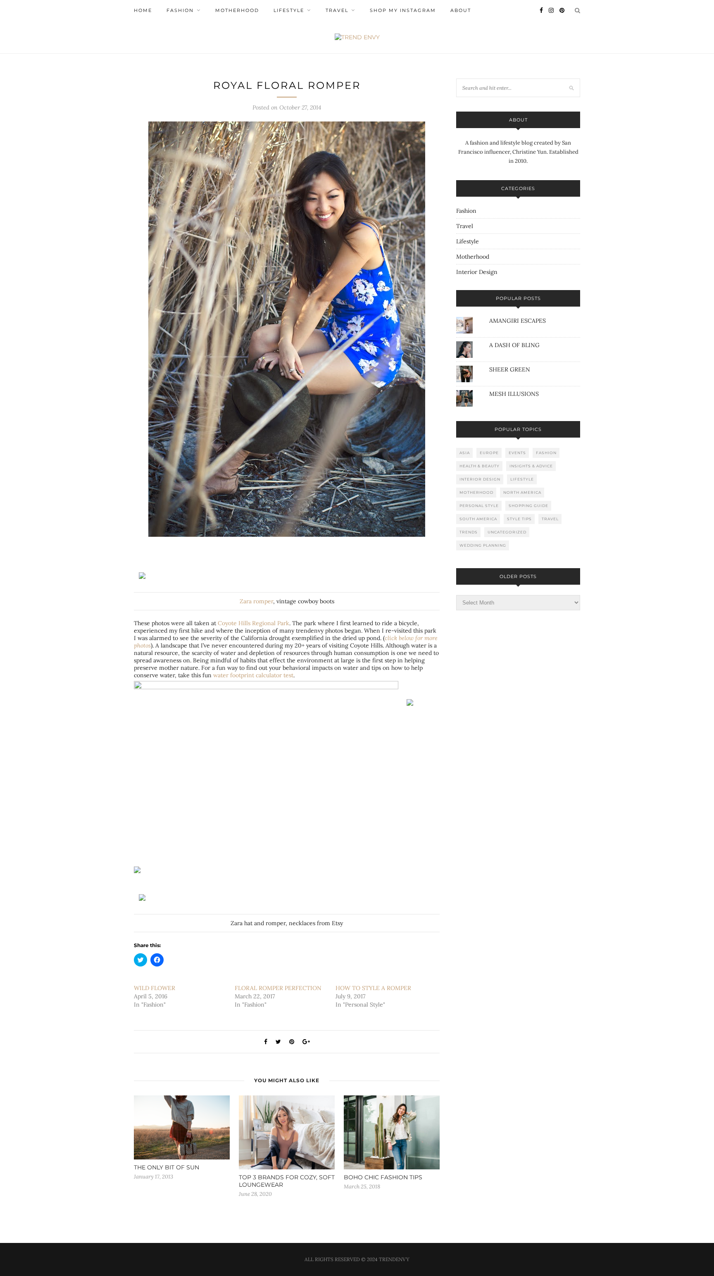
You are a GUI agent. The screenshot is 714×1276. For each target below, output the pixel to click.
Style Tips (519, 519)
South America (478, 519)
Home (143, 10)
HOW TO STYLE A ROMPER (373, 988)
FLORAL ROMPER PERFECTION (278, 988)
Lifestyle (289, 10)
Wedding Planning (482, 545)
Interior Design (476, 272)
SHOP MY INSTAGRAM (403, 10)
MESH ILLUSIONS (514, 394)
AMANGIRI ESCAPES (517, 320)
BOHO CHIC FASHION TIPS (383, 1177)
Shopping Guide (528, 505)
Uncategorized (507, 532)
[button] (286, 329)
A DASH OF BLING (514, 345)
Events (517, 452)
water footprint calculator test (253, 675)
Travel (337, 10)
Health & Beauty (479, 466)
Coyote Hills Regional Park (253, 623)
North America (522, 492)
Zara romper (256, 601)
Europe (489, 452)
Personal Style (479, 505)
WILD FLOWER (154, 988)
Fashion (180, 10)
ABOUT (460, 10)
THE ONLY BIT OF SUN (166, 1167)
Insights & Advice (531, 466)
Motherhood (237, 10)
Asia (464, 452)
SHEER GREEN (509, 369)
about (518, 120)
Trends (468, 532)
